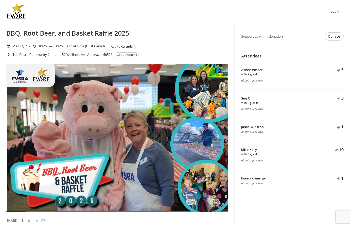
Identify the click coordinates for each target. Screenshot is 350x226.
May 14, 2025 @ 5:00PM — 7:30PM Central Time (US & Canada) (59, 46)
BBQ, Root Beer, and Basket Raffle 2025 (67, 33)
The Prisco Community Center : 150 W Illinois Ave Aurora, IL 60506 (62, 54)
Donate (334, 36)
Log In (335, 11)
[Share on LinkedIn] (36, 220)
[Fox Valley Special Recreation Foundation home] (16, 11)
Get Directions (127, 55)
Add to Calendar (122, 46)
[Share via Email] (43, 220)
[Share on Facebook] (22, 220)
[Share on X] (29, 220)
